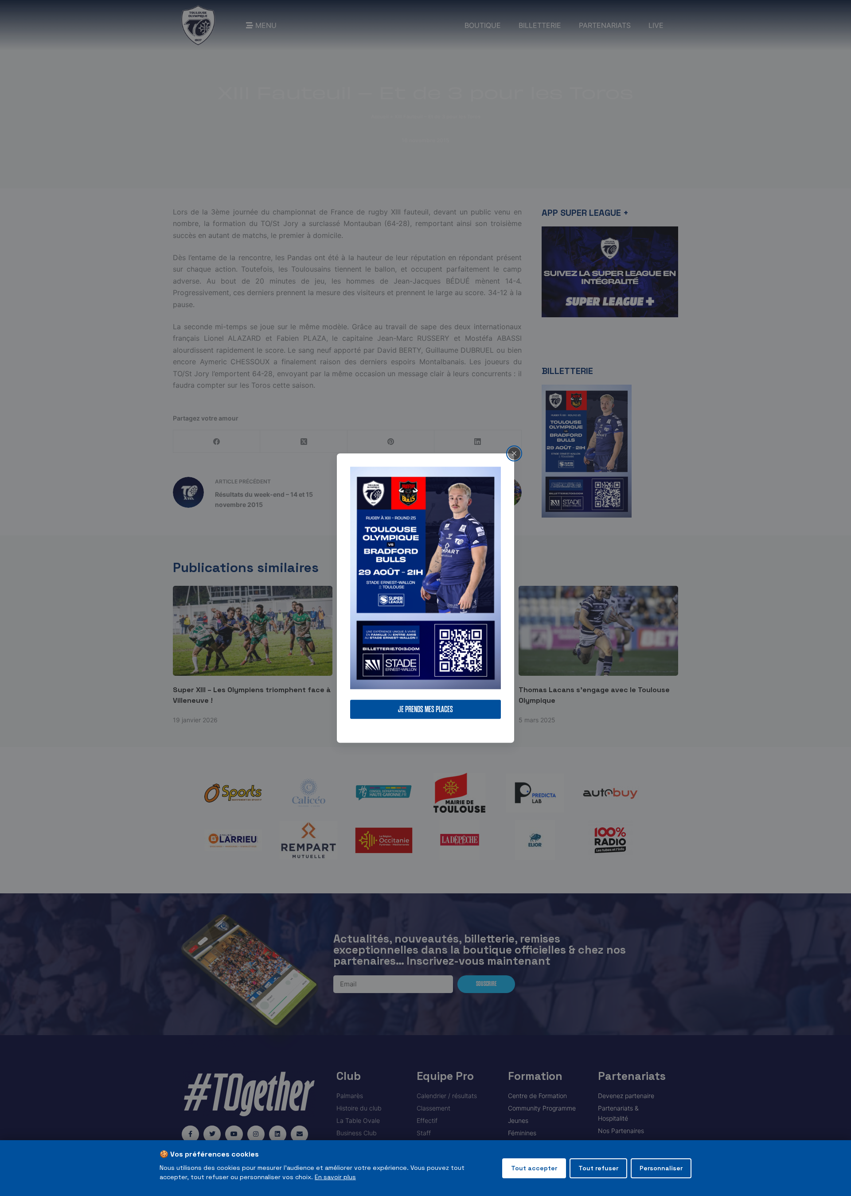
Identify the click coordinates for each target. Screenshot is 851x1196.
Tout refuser (598, 1168)
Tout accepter (534, 1168)
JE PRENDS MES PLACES (425, 709)
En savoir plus (335, 1177)
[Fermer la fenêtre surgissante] (514, 453)
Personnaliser (661, 1168)
